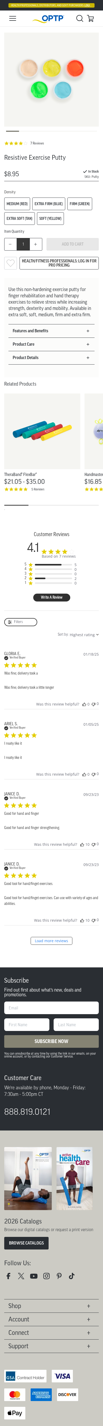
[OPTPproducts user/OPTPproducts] (36, 1278)
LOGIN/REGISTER (94, 5)
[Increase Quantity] (36, 244)
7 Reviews (37, 143)
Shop (14, 1306)
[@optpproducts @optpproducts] (74, 1278)
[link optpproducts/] (61, 1278)
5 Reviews (37, 489)
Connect (18, 1332)
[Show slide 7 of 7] (90, 131)
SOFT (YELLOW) (50, 218)
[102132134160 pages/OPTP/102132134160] (10, 1278)
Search (80, 18)
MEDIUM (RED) (17, 203)
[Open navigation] (12, 18)
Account (18, 1319)
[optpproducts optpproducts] (48, 1278)
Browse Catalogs (26, 1243)
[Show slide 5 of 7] (64, 131)
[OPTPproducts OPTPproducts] (23, 1278)
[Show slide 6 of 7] (77, 131)
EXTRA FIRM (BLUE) (49, 203)
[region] (50, 564)
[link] (51, 18)
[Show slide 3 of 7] (38, 131)
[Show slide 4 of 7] (51, 131)
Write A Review (51, 598)
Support (18, 1346)
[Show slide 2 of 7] (25, 131)
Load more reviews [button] (51, 940)
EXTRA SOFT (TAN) (19, 218)
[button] (49, 331)
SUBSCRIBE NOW (51, 1041)
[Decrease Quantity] (10, 244)
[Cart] (90, 18)
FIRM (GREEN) (80, 203)
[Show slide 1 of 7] (12, 131)
